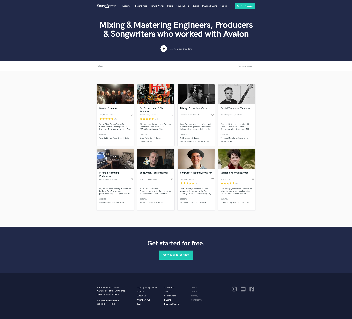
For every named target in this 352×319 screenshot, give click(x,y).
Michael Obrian (226, 142)
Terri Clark (194, 203)
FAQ (139, 304)
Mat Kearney (184, 138)
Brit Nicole (194, 138)
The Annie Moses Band (229, 138)
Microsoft (115, 203)
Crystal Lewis (243, 138)
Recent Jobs (141, 6)
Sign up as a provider (147, 287)
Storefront (169, 287)
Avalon (142, 203)
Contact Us (196, 300)
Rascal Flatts (144, 138)
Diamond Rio (184, 203)
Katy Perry (113, 138)
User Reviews (143, 300)
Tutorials (195, 291)
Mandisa (203, 203)
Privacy (194, 296)
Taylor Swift (103, 138)
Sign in (223, 6)
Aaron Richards (105, 203)
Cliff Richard (158, 203)
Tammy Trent (231, 203)
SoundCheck (182, 6)
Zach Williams (155, 138)
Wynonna (149, 203)
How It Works (157, 6)
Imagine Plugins (209, 6)
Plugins (195, 6)
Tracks (170, 6)
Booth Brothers (243, 203)
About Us (141, 296)
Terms (194, 287)
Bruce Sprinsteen (124, 138)
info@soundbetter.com (108, 300)
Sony (122, 203)
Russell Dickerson (146, 142)
